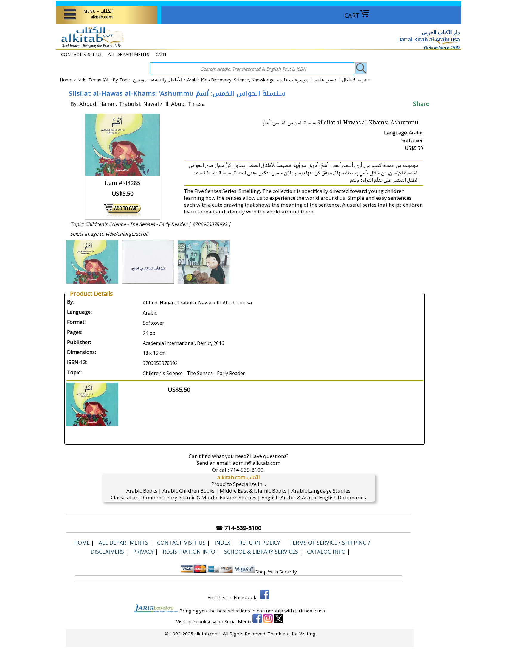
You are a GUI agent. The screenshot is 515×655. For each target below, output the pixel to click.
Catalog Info (326, 551)
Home (66, 80)
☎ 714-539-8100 (238, 528)
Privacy (143, 551)
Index (222, 542)
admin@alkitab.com (256, 462)
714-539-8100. (247, 469)
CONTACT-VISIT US (81, 54)
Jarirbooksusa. (310, 611)
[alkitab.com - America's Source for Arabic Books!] (91, 47)
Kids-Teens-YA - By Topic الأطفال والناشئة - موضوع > (132, 80)
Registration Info (189, 551)
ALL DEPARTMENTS (128, 54)
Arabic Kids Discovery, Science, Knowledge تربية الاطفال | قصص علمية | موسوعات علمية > (278, 80)
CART (352, 15)
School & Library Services (261, 551)
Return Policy (259, 542)
